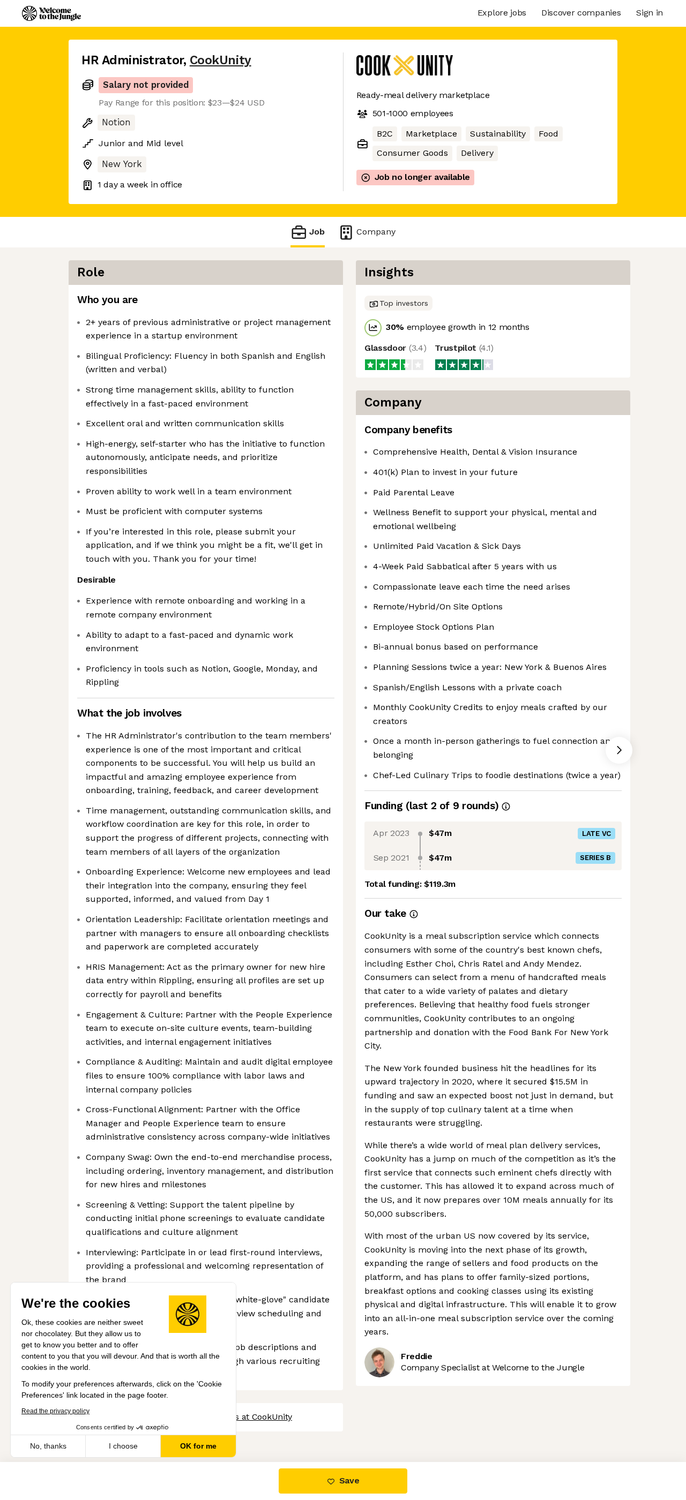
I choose (123, 1446)
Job (317, 232)
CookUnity (220, 60)
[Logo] (51, 13)
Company (376, 232)
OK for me (198, 1446)
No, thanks (48, 1446)
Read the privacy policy (55, 1411)
